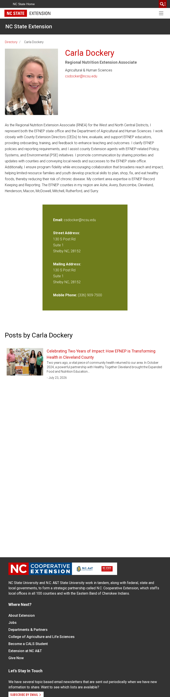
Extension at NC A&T (25, 651)
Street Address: (66, 233)
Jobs (12, 622)
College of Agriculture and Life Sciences (41, 637)
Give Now (16, 658)
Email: (58, 220)
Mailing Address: (67, 264)
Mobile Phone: (65, 295)
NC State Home (24, 4)
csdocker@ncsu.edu (81, 76)
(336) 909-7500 (90, 295)
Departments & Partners (28, 630)
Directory (11, 42)
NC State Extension (28, 26)
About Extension (21, 615)
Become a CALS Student (28, 644)
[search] (163, 4)
